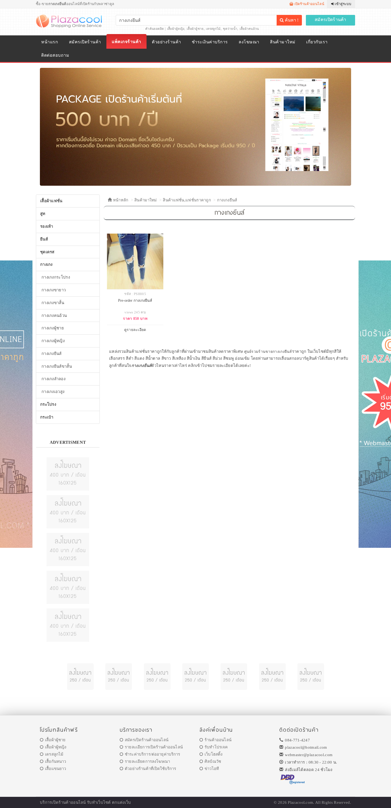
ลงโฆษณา (249, 42)
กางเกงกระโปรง (55, 277)
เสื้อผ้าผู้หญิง (176, 29)
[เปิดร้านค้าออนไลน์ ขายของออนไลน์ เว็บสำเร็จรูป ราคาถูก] (195, 127)
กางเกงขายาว (53, 290)
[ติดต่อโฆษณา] (68, 473)
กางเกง (46, 264)
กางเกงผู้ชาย (52, 328)
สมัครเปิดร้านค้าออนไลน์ (146, 740)
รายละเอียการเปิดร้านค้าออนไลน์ (154, 747)
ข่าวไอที (212, 768)
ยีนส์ (44, 239)
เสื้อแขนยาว (55, 768)
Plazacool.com (300, 802)
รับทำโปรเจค (216, 747)
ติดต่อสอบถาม (55, 55)
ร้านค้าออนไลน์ (218, 740)
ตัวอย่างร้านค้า (166, 42)
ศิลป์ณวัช (213, 761)
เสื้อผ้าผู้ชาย (195, 29)
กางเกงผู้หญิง (53, 341)
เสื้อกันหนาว (55, 761)
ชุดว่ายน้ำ (230, 29)
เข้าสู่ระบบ (342, 4)
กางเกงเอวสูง (52, 392)
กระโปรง (48, 404)
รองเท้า (46, 226)
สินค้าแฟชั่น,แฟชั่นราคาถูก (187, 200)
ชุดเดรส (47, 252)
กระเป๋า (46, 417)
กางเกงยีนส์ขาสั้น (56, 366)
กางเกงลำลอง (53, 379)
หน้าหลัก (120, 200)
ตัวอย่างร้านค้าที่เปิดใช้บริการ (150, 768)
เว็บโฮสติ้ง (213, 754)
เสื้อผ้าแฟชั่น (51, 201)
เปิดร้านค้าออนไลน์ (308, 4)
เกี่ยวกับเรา (316, 42)
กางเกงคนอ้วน (54, 315)
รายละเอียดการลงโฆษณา (147, 761)
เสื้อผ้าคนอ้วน (249, 29)
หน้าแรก (49, 42)
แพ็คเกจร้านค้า (126, 41)
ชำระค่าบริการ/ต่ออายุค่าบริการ (152, 754)
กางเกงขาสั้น (52, 303)
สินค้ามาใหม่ (282, 42)
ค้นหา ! (291, 20)
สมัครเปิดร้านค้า (330, 19)
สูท (42, 214)
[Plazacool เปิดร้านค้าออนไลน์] (69, 21)
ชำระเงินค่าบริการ (210, 42)
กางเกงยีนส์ (227, 200)
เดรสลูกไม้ (213, 29)
